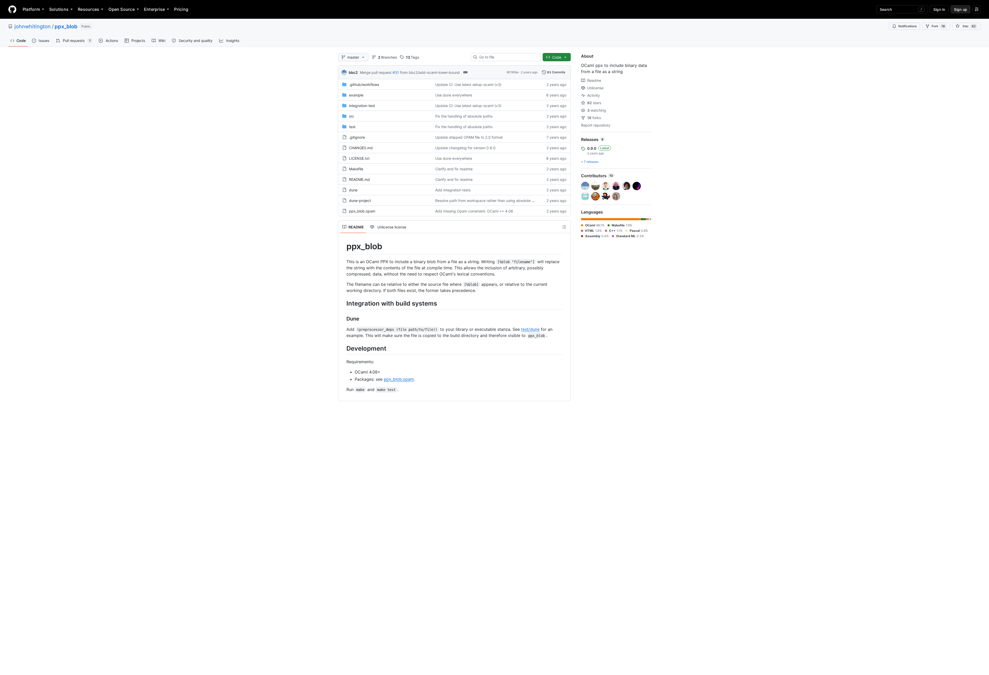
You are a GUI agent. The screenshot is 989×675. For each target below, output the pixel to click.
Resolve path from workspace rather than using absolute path (487, 200)
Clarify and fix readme (454, 169)
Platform (31, 9)
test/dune (530, 329)
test (352, 127)
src (351, 116)
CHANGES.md (361, 148)
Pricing (181, 9)
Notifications (907, 26)
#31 (396, 72)
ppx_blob (66, 26)
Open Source (121, 9)
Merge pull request (375, 72)
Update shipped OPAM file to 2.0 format (469, 137)
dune (353, 190)
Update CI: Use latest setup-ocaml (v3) (468, 84)
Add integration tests (453, 190)
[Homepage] (12, 9)
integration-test (362, 105)
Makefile (356, 169)
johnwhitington (32, 26)
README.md (359, 179)
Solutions (59, 9)
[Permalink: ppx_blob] (342, 246)
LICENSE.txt (359, 158)
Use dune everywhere (453, 95)
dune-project (360, 200)
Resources (88, 9)
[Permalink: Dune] (342, 318)
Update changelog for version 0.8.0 (465, 148)
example (356, 95)
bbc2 (353, 72)
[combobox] (507, 57)
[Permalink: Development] (342, 348)
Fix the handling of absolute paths (463, 116)
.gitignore (357, 137)
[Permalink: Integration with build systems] (342, 303)
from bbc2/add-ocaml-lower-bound (430, 72)
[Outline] (564, 227)
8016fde (512, 72)
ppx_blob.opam (362, 211)
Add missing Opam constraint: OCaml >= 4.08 (474, 211)
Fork (938, 26)
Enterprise (154, 9)
